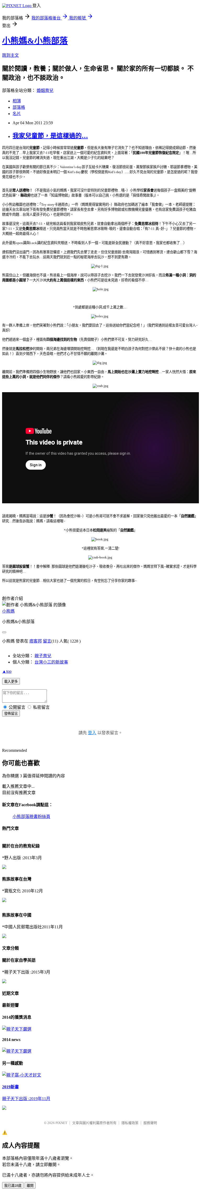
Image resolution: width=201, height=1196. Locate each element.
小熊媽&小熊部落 (35, 40)
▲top (7, 671)
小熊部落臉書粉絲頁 (31, 816)
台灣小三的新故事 (51, 662)
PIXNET (61, 1123)
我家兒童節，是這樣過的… (50, 135)
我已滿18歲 (12, 1186)
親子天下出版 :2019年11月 (26, 1098)
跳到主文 (10, 55)
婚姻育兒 (45, 90)
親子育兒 (43, 656)
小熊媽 (8, 611)
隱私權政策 (129, 1123)
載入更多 (11, 682)
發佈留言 (11, 714)
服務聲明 (150, 1123)
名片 (17, 113)
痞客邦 (35, 641)
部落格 (19, 107)
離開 (30, 1186)
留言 (47, 641)
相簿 (17, 101)
